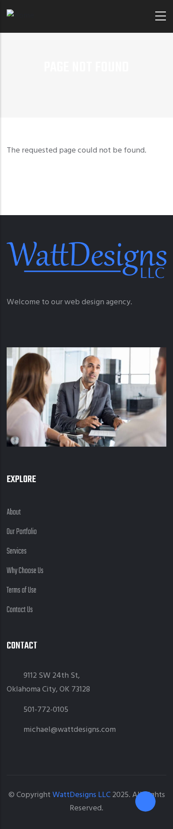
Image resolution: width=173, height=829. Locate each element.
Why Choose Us (25, 571)
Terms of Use (21, 590)
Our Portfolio (22, 532)
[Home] (20, 16)
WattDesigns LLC (81, 795)
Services (17, 551)
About (14, 512)
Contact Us (20, 610)
